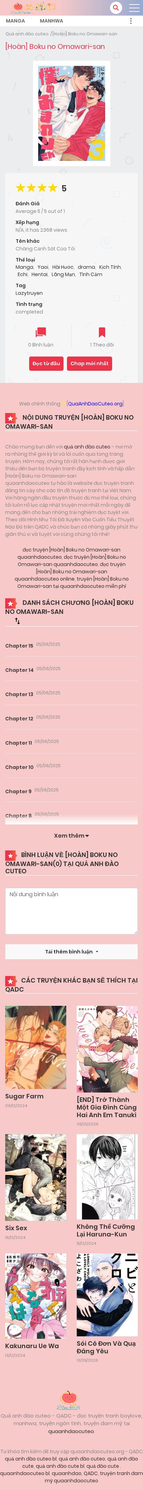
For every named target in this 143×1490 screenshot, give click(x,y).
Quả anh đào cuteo (27, 34)
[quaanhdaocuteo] (34, 7)
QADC (91, 1473)
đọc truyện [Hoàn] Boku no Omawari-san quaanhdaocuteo (72, 561)
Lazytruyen (29, 293)
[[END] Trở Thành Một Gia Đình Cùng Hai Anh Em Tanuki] (107, 1048)
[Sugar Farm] (35, 1047)
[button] (116, 8)
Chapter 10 (19, 767)
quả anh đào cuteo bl (31, 1458)
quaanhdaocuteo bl (25, 1473)
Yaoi (42, 267)
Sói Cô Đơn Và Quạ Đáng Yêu (106, 1347)
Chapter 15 (19, 645)
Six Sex (16, 1228)
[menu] (134, 8)
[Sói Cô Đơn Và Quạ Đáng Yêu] (107, 1294)
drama (86, 267)
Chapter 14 (19, 670)
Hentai (40, 274)
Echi (22, 274)
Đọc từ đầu (46, 363)
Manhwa (51, 20)
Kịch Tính (110, 267)
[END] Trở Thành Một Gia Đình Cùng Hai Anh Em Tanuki (107, 1107)
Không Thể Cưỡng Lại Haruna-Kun (106, 1230)
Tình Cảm (90, 274)
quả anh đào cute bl (60, 1466)
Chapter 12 (19, 718)
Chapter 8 (18, 815)
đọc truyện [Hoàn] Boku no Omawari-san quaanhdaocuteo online (70, 571)
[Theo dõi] (102, 333)
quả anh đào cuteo (87, 446)
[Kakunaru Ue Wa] (35, 1295)
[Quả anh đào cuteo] (71, 1399)
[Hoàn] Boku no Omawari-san (84, 34)
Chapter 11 (18, 742)
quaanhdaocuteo (71, 1431)
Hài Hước (63, 267)
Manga (15, 20)
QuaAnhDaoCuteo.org (95, 403)
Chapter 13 (19, 694)
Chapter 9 (18, 791)
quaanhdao (67, 1473)
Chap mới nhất (89, 363)
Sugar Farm (24, 1096)
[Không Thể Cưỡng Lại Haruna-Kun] (107, 1176)
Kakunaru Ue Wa (32, 1346)
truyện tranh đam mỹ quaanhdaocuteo (94, 1477)
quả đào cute (103, 1466)
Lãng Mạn (63, 274)
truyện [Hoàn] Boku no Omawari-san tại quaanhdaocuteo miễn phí (73, 582)
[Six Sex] (35, 1177)
